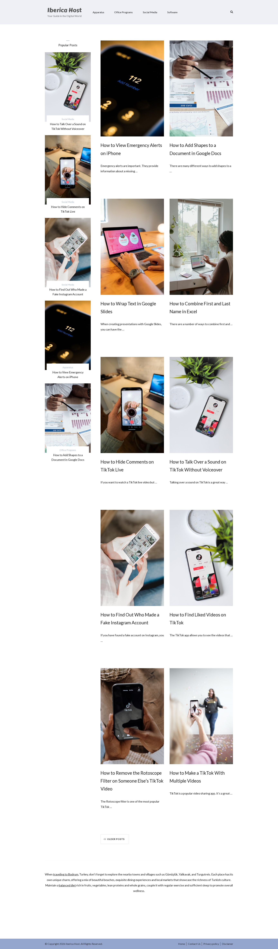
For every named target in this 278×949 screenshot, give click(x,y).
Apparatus (98, 12)
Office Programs (123, 12)
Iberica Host (64, 10)
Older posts (116, 839)
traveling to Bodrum (65, 874)
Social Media (150, 12)
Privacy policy (211, 943)
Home (181, 943)
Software (172, 12)
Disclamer (227, 943)
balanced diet (67, 885)
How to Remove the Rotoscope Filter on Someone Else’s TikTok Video (132, 780)
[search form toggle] (230, 12)
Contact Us (194, 943)
